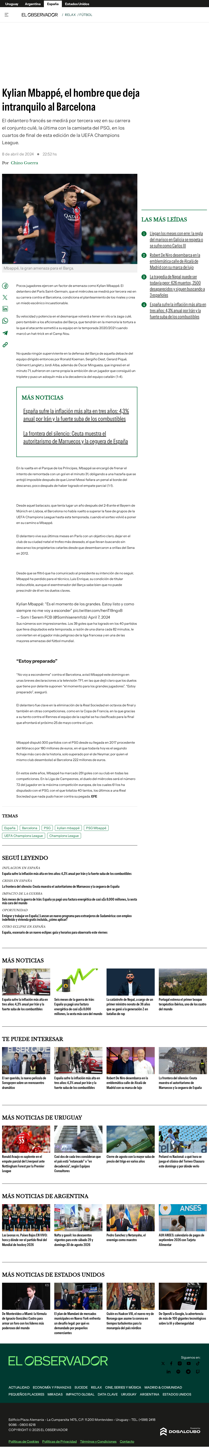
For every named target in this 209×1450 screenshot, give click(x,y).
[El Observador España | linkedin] (168, 1371)
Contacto (127, 1441)
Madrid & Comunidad (163, 1387)
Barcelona (29, 828)
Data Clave (108, 1394)
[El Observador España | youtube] (189, 1363)
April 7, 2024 (99, 617)
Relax (70, 14)
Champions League (64, 836)
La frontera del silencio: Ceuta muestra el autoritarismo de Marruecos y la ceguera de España (60, 886)
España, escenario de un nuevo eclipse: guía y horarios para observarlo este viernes (54, 932)
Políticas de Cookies (24, 1441)
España (53, 4)
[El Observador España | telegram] (188, 1371)
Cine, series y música (123, 1387)
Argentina (33, 4)
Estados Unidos (77, 4)
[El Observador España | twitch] (198, 1371)
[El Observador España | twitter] (163, 1363)
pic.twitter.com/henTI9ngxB (97, 610)
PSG (47, 828)
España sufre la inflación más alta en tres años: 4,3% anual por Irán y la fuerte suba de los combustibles (66, 873)
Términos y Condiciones (98, 1441)
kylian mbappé (68, 828)
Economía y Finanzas (52, 1387)
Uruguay (11, 4)
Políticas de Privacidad (59, 1441)
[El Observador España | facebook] (171, 1363)
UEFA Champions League (23, 836)
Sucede (81, 1387)
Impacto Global (80, 1394)
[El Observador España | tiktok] (198, 1363)
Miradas (55, 1394)
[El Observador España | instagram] (180, 1363)
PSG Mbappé (96, 828)
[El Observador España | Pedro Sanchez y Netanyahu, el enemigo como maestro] (131, 1230)
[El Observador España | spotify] (178, 1371)
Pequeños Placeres (26, 1394)
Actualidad (19, 1387)
